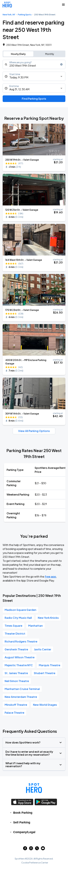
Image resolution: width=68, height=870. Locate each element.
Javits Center (42, 649)
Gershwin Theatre (16, 649)
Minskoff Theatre (16, 704)
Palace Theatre (14, 712)
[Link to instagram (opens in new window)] (31, 849)
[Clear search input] (61, 64)
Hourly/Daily (18, 53)
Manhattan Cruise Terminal (22, 689)
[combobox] (34, 64)
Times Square (13, 625)
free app (50, 576)
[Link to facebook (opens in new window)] (25, 849)
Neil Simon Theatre (17, 681)
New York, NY (9, 14)
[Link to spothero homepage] (34, 788)
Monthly (49, 53)
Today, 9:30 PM (18, 77)
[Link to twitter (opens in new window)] (37, 849)
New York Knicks (48, 617)
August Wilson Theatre (19, 657)
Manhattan (35, 625)
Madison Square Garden (20, 610)
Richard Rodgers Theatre (21, 641)
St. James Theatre (16, 673)
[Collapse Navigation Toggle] (63, 5)
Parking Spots (25, 14)
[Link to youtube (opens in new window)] (43, 849)
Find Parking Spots (34, 98)
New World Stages (45, 704)
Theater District (15, 633)
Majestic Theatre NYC (19, 665)
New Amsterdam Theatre (21, 697)
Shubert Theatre (44, 673)
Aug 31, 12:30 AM (19, 89)
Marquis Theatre (49, 665)
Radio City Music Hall (18, 617)
